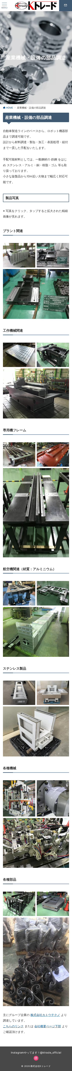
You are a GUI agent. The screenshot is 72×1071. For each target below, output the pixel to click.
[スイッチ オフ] (65, 5)
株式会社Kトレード (40, 1066)
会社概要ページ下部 (47, 1026)
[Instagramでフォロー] (36, 1058)
